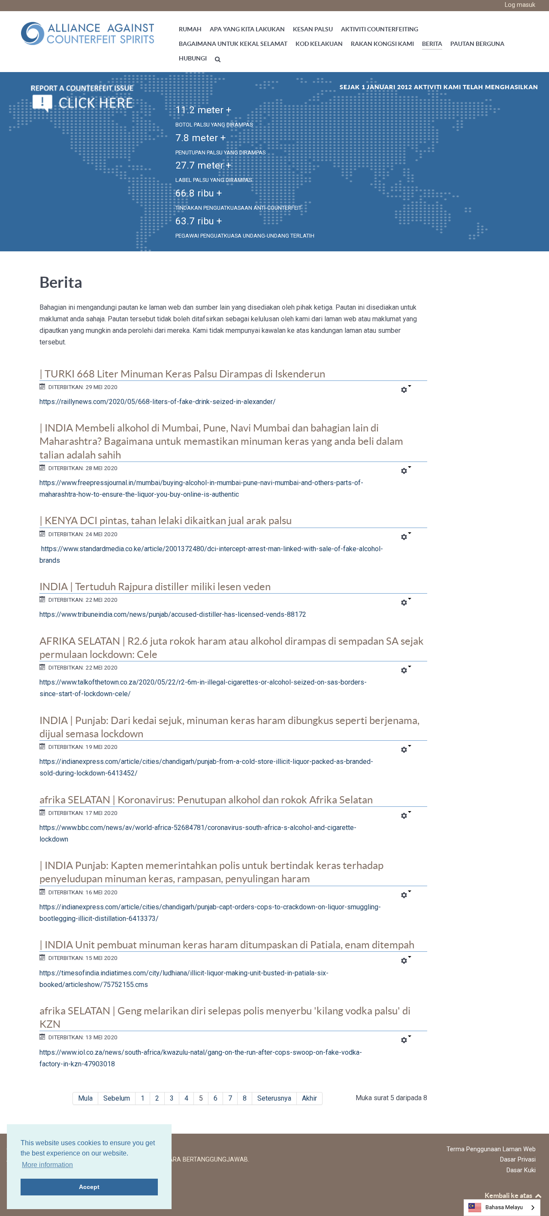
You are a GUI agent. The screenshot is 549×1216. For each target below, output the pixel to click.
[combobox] (502, 1207)
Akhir (309, 1098)
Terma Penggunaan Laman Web (491, 1149)
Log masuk (520, 5)
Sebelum (116, 1098)
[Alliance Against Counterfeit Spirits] (87, 33)
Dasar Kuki (521, 1170)
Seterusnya (274, 1098)
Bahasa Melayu (504, 1207)
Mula (85, 1098)
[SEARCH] (219, 59)
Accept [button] (89, 1186)
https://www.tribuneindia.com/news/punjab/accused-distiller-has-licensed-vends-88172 (172, 614)
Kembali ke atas (509, 1195)
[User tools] (406, 390)
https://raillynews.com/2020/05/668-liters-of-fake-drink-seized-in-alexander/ (157, 402)
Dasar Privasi (518, 1159)
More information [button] (47, 1164)
